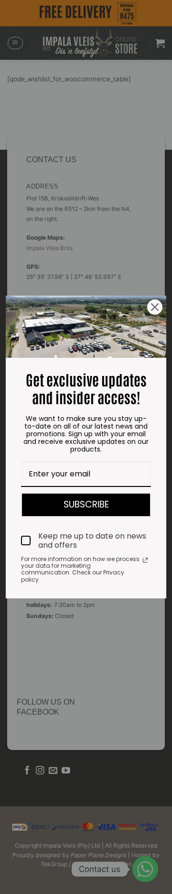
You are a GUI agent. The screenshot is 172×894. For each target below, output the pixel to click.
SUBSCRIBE (86, 504)
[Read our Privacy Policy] (145, 560)
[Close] (154, 307)
